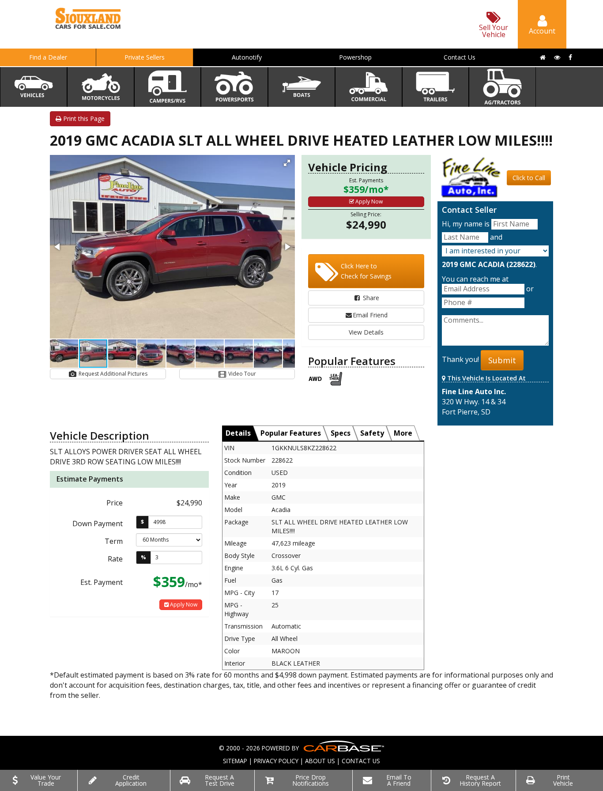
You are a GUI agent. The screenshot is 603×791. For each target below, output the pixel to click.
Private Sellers (144, 57)
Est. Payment (101, 582)
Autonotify (247, 57)
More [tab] (403, 433)
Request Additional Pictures (112, 373)
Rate (115, 559)
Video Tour (241, 373)
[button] (287, 163)
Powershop (355, 57)
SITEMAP (235, 761)
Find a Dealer (48, 57)
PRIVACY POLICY (276, 761)
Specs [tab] (340, 433)
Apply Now (368, 201)
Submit (502, 360)
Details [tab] (238, 433)
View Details (366, 332)
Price (114, 503)
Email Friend (370, 315)
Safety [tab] (372, 433)
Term (114, 541)
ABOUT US (320, 761)
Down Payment (97, 523)
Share (370, 298)
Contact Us (459, 57)
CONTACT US (361, 761)
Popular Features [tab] (290, 433)
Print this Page (83, 118)
